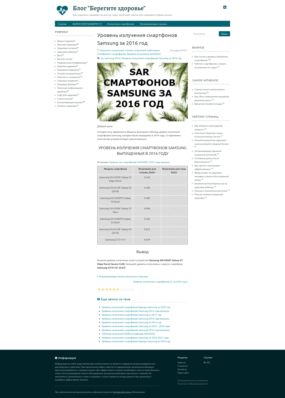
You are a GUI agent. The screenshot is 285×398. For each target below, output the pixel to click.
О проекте (183, 365)
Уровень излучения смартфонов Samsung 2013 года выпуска (135, 310)
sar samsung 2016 (110, 58)
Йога (60, 55)
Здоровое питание (68, 48)
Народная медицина (69, 69)
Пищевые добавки (67, 84)
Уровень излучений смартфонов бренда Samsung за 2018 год (136, 341)
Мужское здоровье (67, 66)
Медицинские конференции (72, 62)
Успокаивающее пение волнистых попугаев (123, 276)
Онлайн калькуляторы (70, 73)
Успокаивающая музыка (71, 102)
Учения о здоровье (68, 105)
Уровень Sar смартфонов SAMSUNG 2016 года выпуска (139, 161)
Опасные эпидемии (68, 80)
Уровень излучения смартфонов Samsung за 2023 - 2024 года (136, 326)
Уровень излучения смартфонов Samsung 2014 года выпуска (135, 318)
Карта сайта (183, 372)
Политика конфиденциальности (193, 383)
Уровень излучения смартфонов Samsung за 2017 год (131, 314)
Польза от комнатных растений (210, 190)
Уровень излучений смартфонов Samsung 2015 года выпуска (136, 329)
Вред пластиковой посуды (208, 103)
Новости (182, 362)
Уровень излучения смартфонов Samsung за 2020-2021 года (135, 337)
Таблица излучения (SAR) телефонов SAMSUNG (128, 333)
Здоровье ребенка (67, 51)
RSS (208, 362)
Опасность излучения (70, 77)
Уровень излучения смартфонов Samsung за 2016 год (152, 58)
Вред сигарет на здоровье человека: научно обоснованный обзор (211, 176)
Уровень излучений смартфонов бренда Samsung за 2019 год (136, 307)
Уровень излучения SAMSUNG (144, 53)
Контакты (182, 369)
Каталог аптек (65, 58)
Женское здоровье (68, 44)
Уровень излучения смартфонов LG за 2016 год (159, 281)
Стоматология (65, 98)
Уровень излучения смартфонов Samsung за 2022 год (131, 322)
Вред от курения (66, 40)
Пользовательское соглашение (193, 380)
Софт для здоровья (68, 95)
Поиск (224, 33)
